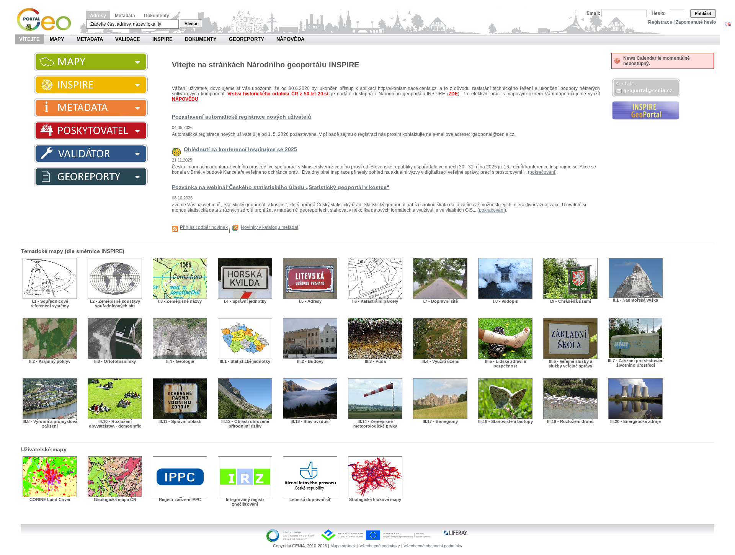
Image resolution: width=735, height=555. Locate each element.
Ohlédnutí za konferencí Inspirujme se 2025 (240, 149)
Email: (593, 13)
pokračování (542, 172)
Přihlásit (703, 13)
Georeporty (246, 39)
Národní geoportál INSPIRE (46, 19)
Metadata (125, 15)
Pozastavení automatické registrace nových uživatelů (241, 117)
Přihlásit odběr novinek (204, 227)
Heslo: (659, 13)
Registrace (660, 22)
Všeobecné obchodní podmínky (432, 546)
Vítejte (29, 39)
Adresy (98, 15)
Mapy (57, 39)
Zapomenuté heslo (696, 22)
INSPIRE (162, 39)
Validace (127, 39)
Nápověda (290, 39)
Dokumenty (156, 15)
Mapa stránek (343, 546)
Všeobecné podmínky (379, 546)
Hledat (191, 23)
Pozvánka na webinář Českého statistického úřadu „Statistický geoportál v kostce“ (280, 187)
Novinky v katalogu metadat (269, 227)
